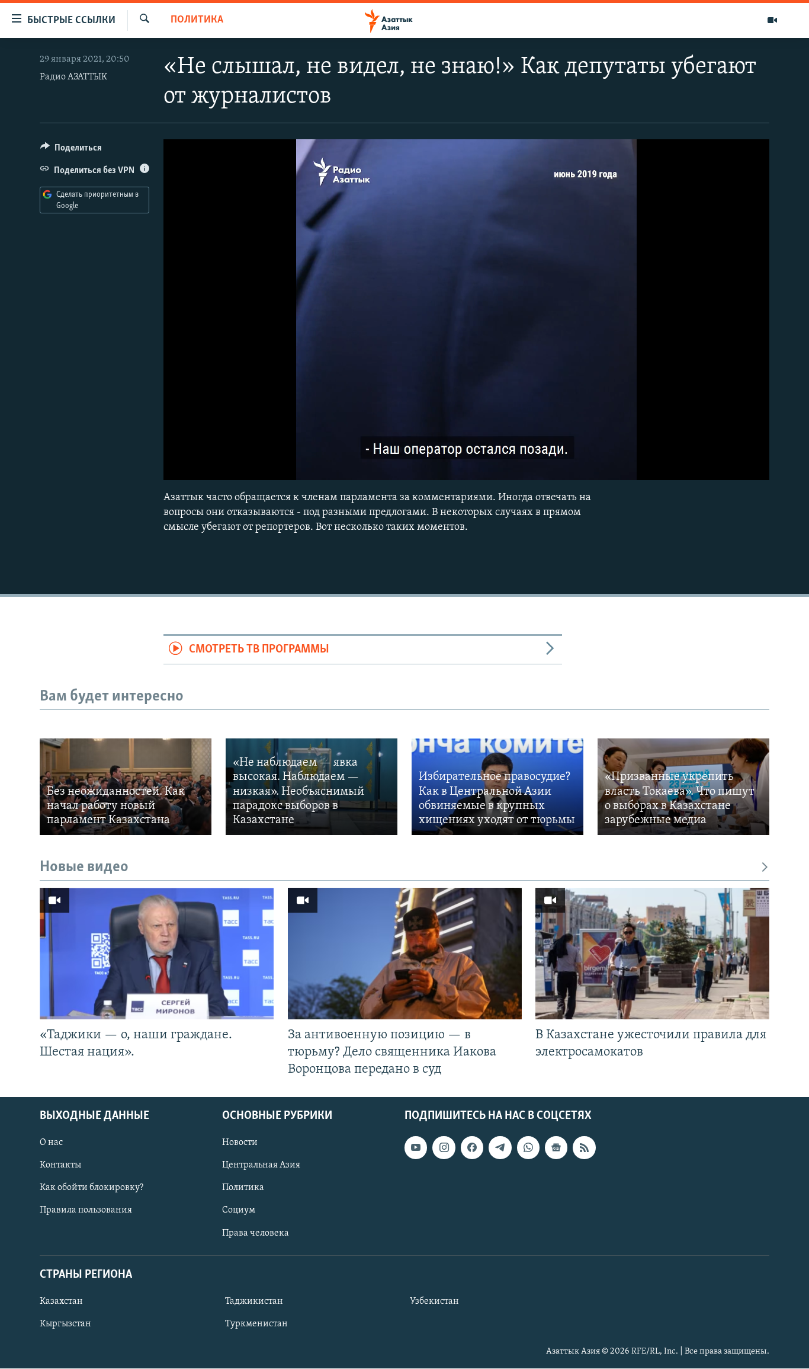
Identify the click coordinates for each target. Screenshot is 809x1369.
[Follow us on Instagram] (443, 1147)
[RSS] (584, 1147)
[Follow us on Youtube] (415, 1147)
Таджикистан (254, 1301)
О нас (51, 1142)
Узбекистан (434, 1301)
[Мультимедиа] (772, 20)
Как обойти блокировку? (91, 1188)
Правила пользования (86, 1211)
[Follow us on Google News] (556, 1147)
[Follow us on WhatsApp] (528, 1147)
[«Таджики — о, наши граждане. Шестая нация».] (157, 953)
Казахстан (61, 1301)
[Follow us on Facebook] (472, 1147)
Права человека (255, 1233)
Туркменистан (256, 1324)
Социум (238, 1211)
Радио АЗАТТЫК (73, 77)
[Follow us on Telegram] (500, 1147)
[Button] (71, 150)
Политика (197, 20)
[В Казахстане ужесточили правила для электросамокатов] (652, 953)
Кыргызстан (65, 1324)
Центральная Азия (261, 1165)
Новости (240, 1142)
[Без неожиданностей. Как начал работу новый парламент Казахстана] (125, 786)
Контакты (60, 1165)
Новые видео (84, 867)
